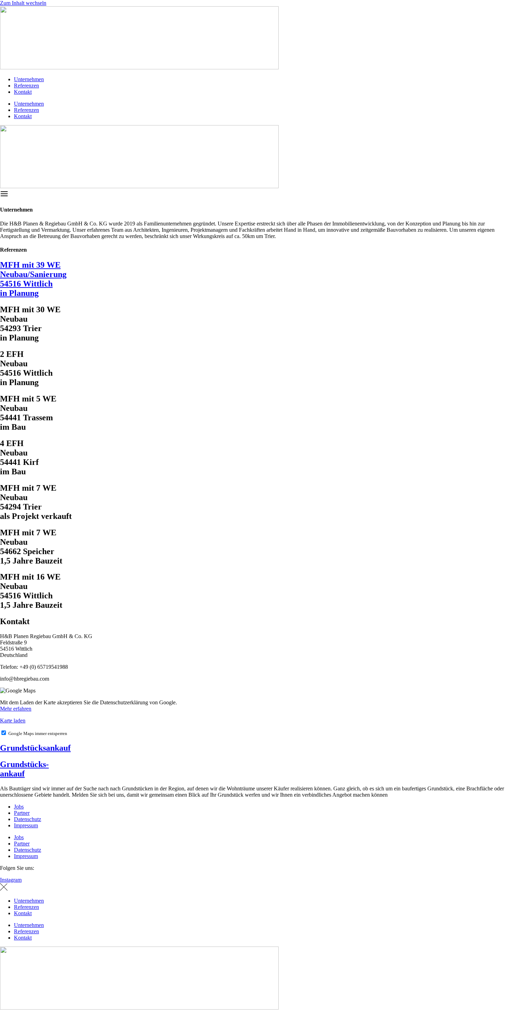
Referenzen (26, 86)
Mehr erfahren (15, 709)
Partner (22, 813)
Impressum (26, 825)
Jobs (19, 807)
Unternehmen (29, 79)
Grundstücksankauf (35, 747)
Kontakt (23, 92)
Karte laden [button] (12, 720)
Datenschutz (27, 819)
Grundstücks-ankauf (24, 769)
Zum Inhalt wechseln (23, 3)
